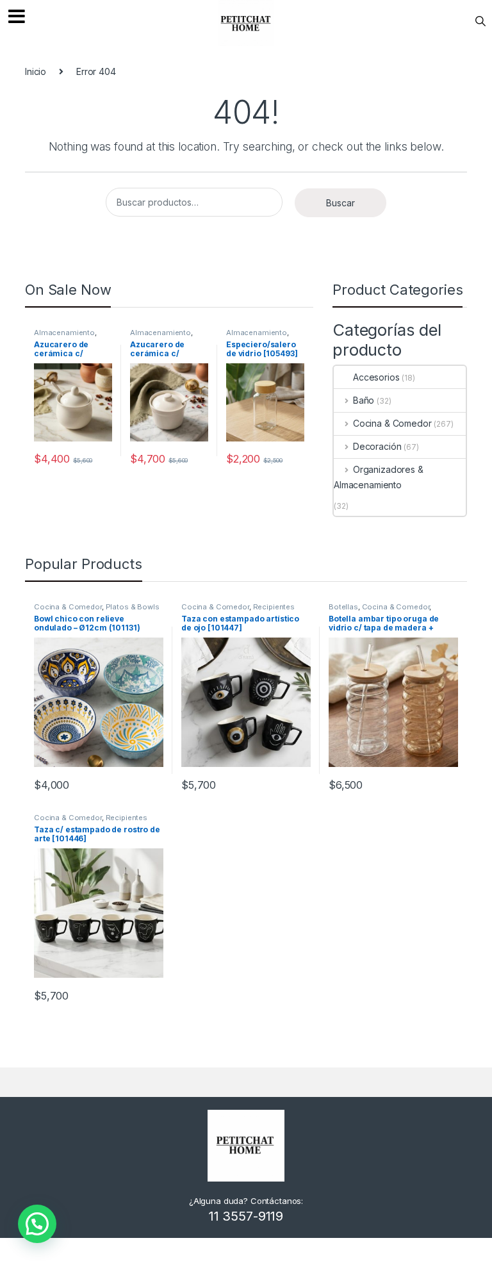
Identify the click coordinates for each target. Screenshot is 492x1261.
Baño (363, 400)
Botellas (343, 606)
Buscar (340, 202)
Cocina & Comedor (392, 423)
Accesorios (376, 377)
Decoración (377, 446)
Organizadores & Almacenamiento (378, 477)
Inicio (35, 71)
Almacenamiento (64, 332)
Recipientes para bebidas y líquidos (238, 610)
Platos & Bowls (133, 606)
